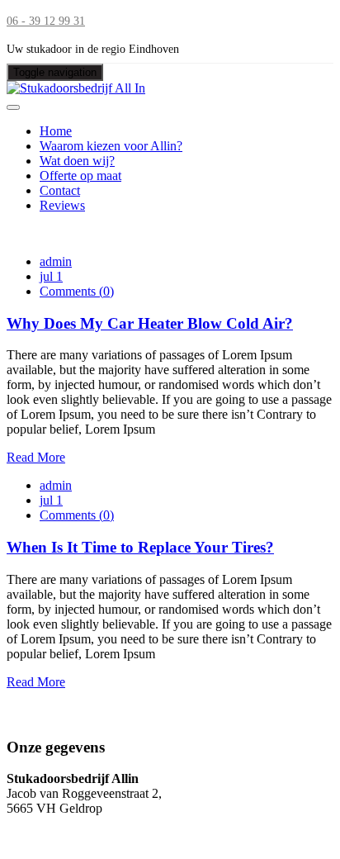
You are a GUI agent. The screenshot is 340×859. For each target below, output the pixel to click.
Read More (36, 457)
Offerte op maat (80, 175)
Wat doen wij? (77, 161)
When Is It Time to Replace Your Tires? (140, 547)
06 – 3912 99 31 (49, 823)
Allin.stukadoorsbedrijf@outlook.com (105, 838)
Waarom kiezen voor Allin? (111, 146)
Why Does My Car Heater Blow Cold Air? (150, 323)
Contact (60, 190)
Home (56, 131)
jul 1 (51, 276)
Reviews (62, 205)
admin (56, 261)
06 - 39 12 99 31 (46, 20)
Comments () (77, 291)
